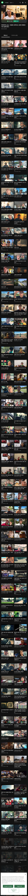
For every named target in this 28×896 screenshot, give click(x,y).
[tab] (5, 35)
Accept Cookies (8, 886)
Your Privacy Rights (14, 890)
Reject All (19, 886)
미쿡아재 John (5, 25)
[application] (14, 12)
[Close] (25, 874)
